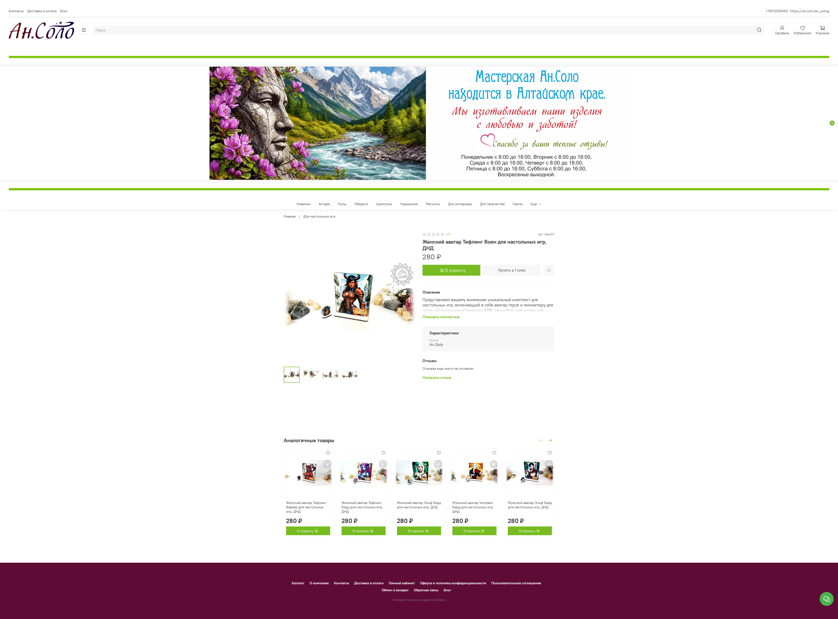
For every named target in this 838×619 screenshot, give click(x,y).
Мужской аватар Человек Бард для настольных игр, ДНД (473, 507)
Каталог (298, 583)
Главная (290, 216)
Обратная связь (426, 590)
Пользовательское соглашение (516, 583)
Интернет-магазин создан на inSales (419, 600)
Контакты (16, 11)
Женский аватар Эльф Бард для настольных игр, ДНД (419, 504)
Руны (342, 204)
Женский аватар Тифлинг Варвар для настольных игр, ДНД (306, 507)
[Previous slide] (290, 297)
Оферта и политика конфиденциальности (453, 583)
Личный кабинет (402, 583)
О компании (319, 583)
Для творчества (492, 204)
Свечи (517, 204)
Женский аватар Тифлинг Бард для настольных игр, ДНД (362, 507)
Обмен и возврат (395, 590)
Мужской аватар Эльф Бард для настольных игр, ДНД (530, 504)
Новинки (303, 204)
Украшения (409, 204)
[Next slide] (408, 297)
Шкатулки (384, 204)
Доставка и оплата (42, 11)
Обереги (361, 204)
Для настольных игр (319, 216)
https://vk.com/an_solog (809, 11)
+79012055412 (777, 11)
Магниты (433, 204)
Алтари (324, 204)
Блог (64, 11)
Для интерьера (460, 204)
